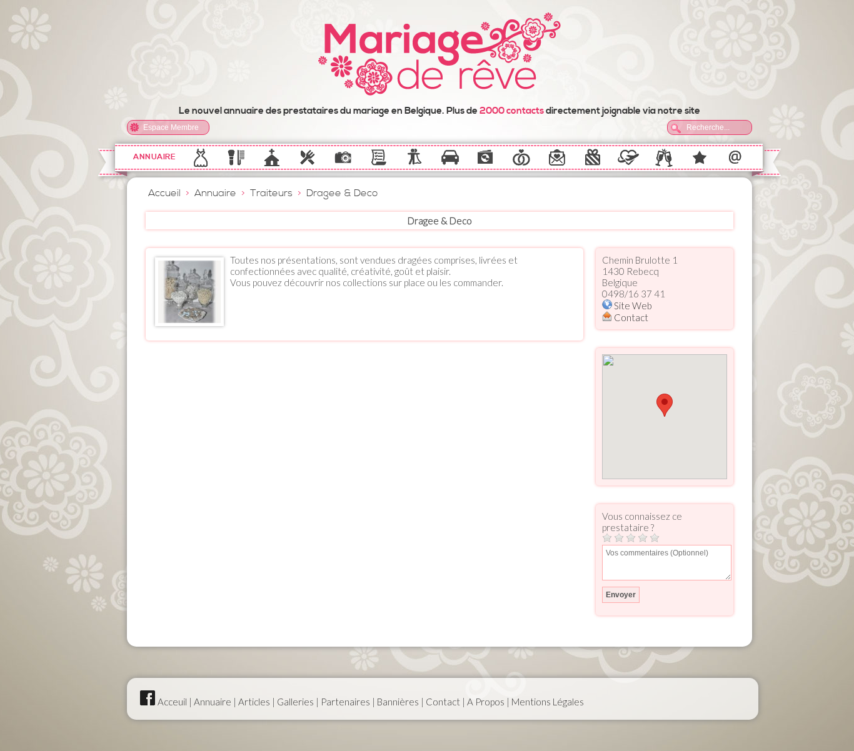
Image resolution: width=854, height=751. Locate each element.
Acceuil (172, 701)
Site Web (632, 305)
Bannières (398, 701)
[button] (664, 405)
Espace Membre (171, 127)
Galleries (295, 701)
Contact (630, 317)
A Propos (486, 701)
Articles (254, 701)
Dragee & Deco (342, 193)
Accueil (164, 193)
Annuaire (154, 157)
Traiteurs (271, 193)
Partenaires (345, 701)
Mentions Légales (547, 701)
